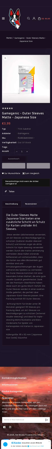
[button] (29, 18)
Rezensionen (31, 204)
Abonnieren (47, 420)
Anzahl (5, 151)
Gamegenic (23, 133)
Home (9, 38)
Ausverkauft (13, 158)
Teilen (11, 192)
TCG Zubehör (24, 129)
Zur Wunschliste (12, 173)
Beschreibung (11, 204)
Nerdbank (20, 435)
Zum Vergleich (32, 173)
